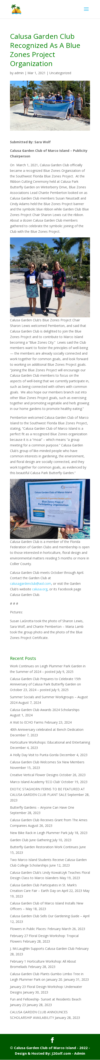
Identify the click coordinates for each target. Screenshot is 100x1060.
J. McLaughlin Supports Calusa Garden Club (42, 948)
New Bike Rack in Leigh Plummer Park (38, 833)
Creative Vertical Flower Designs (34, 775)
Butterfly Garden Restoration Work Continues (44, 847)
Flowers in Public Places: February (35, 929)
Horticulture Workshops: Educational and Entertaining (50, 742)
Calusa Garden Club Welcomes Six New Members (47, 762)
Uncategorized (60, 73)
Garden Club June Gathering (30, 840)
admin (19, 73)
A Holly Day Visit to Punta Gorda (34, 755)
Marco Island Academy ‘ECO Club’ (35, 782)
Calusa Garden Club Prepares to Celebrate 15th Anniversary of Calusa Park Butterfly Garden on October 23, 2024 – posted (45, 684)
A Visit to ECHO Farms (26, 722)
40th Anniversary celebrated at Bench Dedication (46, 729)
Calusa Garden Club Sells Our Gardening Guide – (46, 916)
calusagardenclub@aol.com (30, 583)
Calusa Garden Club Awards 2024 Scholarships (45, 710)
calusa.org (39, 589)
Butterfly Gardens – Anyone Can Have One (42, 807)
